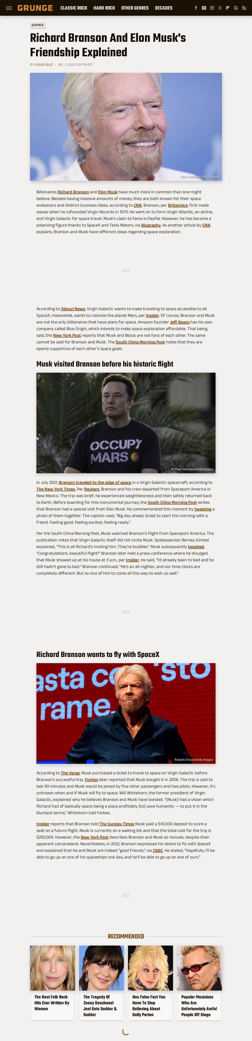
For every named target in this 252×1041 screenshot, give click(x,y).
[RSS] (244, 8)
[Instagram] (212, 8)
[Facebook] (196, 8)
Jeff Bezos (179, 322)
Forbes (91, 779)
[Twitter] (220, 8)
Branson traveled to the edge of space (95, 482)
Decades (164, 8)
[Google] (236, 8)
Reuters (91, 489)
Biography (151, 225)
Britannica (178, 205)
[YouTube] (204, 8)
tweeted (196, 546)
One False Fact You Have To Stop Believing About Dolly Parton (148, 1006)
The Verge (70, 772)
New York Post (67, 335)
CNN (138, 205)
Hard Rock (104, 8)
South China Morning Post (140, 341)
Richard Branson (73, 191)
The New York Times (55, 489)
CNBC (158, 850)
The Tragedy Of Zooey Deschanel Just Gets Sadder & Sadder (100, 1006)
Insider (152, 315)
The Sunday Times (116, 823)
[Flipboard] (228, 8)
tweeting (202, 508)
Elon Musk (108, 191)
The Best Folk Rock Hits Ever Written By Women (51, 1003)
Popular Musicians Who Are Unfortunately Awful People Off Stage (199, 1006)
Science (38, 25)
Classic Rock (74, 8)
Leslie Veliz (44, 64)
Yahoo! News (73, 308)
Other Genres (135, 8)
